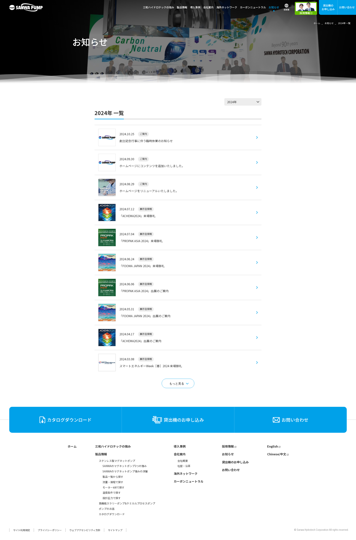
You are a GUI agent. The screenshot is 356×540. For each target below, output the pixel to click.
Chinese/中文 (276, 454)
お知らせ (274, 7)
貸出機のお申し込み (328, 7)
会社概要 (182, 461)
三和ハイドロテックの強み (158, 7)
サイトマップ (115, 530)
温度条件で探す (112, 492)
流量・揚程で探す (113, 482)
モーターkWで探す (113, 487)
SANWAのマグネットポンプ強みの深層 (125, 471)
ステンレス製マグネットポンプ (117, 461)
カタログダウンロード (112, 514)
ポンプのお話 (106, 509)
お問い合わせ (347, 7)
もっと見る (176, 383)
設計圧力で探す (112, 498)
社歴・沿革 (183, 466)
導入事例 (195, 7)
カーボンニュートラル (253, 7)
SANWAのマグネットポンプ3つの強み (125, 466)
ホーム (72, 446)
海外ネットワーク (226, 7)
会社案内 (180, 454)
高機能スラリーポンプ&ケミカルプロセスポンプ (127, 503)
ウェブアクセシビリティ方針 (84, 530)
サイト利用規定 (21, 530)
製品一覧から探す (113, 476)
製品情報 (101, 454)
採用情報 (228, 446)
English (272, 446)
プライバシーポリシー (50, 530)
